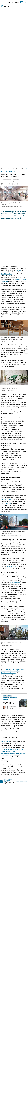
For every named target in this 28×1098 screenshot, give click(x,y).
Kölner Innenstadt (17, 169)
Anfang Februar (5, 741)
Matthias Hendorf (7, 179)
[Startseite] (12, 2)
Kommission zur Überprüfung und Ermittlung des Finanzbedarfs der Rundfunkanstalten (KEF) (13, 671)
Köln (9, 169)
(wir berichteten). (15, 583)
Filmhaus (18, 270)
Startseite (3, 169)
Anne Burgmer (16, 179)
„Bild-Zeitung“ (7, 503)
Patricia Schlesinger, (6, 499)
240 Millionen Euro (6, 274)
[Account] (25, 2)
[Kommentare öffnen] (26, 351)
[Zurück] (2, 6)
